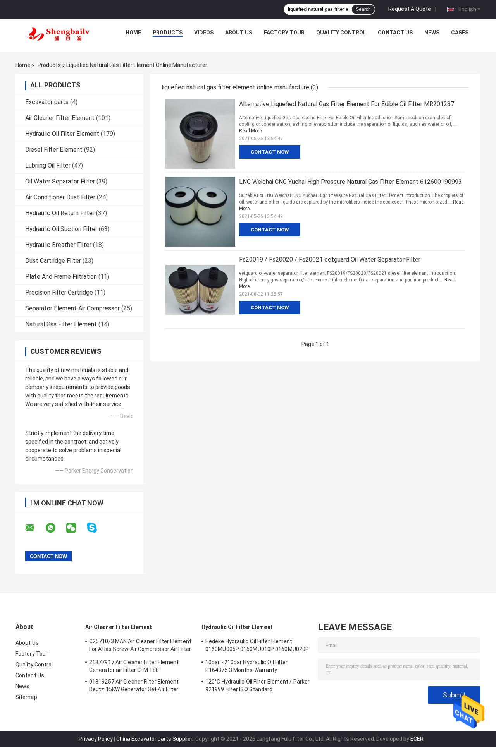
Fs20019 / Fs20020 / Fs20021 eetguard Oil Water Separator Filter (329, 259)
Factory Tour (284, 32)
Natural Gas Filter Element (61, 324)
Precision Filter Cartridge (59, 292)
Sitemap (26, 697)
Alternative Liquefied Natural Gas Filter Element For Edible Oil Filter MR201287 (346, 104)
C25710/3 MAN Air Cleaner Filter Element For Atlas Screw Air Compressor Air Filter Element (140, 646)
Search (363, 9)
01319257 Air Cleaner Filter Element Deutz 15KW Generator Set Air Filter (134, 685)
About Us (238, 32)
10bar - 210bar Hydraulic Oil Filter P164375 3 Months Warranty (246, 666)
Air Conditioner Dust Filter (60, 197)
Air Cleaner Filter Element (60, 118)
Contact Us (395, 32)
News (431, 32)
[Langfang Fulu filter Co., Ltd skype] (97, 527)
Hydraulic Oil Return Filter (60, 213)
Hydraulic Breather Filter (58, 244)
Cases (459, 32)
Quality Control (341, 32)
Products (168, 32)
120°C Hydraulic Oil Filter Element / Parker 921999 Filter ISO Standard (257, 685)
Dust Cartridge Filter (53, 260)
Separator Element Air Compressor (72, 308)
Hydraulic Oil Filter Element (62, 133)
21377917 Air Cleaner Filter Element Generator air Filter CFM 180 (134, 666)
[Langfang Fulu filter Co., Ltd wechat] (76, 528)
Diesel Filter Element (54, 149)
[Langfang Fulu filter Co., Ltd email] (35, 528)
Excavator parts (47, 102)
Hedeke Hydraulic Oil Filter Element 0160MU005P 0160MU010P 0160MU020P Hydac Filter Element (257, 646)
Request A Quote (409, 9)
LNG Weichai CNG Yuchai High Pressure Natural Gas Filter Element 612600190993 (350, 181)
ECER (417, 739)
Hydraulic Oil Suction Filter (61, 229)
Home (133, 32)
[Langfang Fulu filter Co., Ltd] (58, 34)
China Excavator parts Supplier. (155, 739)
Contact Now (270, 152)
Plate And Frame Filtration (61, 276)
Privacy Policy (96, 739)
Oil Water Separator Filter (60, 181)
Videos (204, 32)
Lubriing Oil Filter (48, 165)
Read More (250, 131)
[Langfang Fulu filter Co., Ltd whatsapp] (55, 528)
